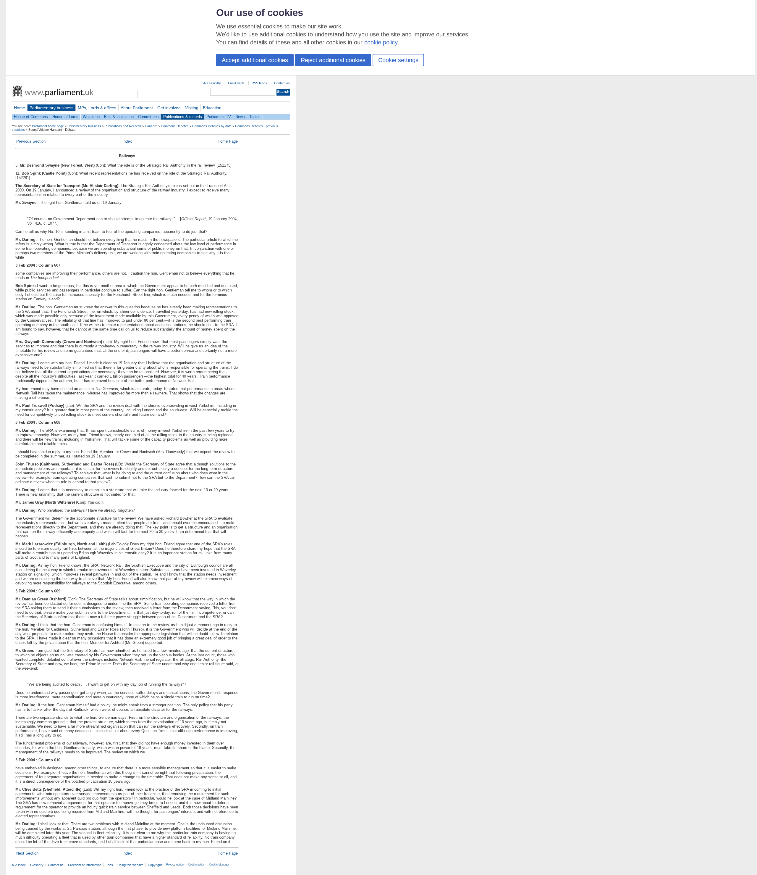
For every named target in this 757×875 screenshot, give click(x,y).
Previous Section (31, 141)
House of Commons (31, 117)
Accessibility (212, 83)
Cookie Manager (219, 864)
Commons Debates (175, 126)
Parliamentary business (51, 107)
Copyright (155, 865)
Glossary (36, 865)
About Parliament (137, 107)
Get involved (169, 107)
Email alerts (236, 83)
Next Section (27, 853)
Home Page (228, 141)
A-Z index (19, 865)
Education (212, 107)
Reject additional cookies (333, 60)
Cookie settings (398, 60)
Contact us (282, 83)
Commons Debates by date (212, 126)
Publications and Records (123, 126)
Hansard (151, 126)
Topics (255, 117)
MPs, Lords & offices (97, 107)
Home (19, 107)
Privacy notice (175, 864)
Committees (148, 117)
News (240, 117)
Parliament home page (48, 126)
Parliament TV (218, 117)
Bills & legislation (119, 117)
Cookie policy (196, 864)
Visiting (191, 107)
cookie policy (380, 42)
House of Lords (65, 117)
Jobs (109, 865)
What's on (91, 117)
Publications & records (182, 117)
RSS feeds (259, 83)
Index (127, 141)
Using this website (130, 865)
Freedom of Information (84, 865)
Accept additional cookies (255, 60)
